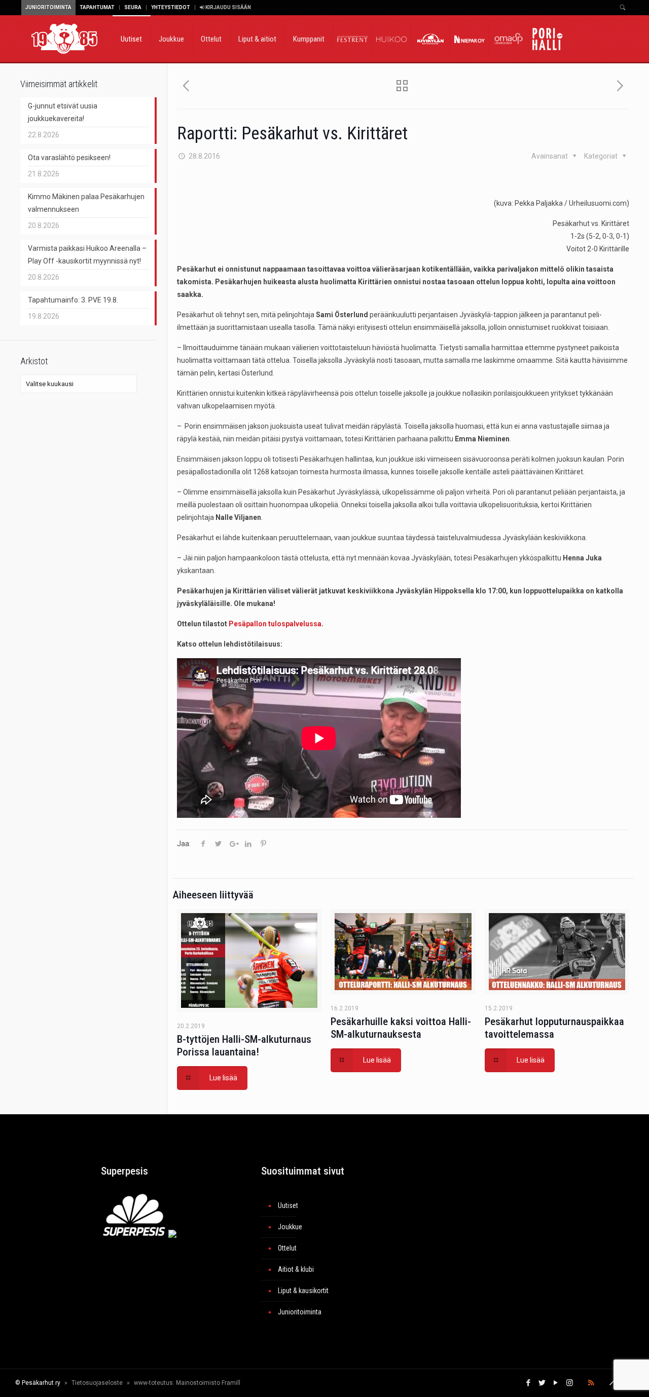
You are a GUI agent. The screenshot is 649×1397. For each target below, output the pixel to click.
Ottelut (287, 1248)
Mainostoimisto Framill (208, 1382)
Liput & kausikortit (303, 1291)
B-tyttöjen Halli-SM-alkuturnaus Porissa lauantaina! (244, 1045)
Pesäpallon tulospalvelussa (275, 624)
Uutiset (288, 1205)
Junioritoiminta (48, 7)
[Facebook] (528, 1382)
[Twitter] (542, 1382)
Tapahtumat (97, 7)
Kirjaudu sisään (227, 7)
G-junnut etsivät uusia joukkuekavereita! (62, 112)
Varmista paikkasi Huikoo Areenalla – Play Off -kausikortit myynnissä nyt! (87, 254)
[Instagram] (569, 1382)
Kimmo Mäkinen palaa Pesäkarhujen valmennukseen (86, 203)
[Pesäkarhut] (64, 38)
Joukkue (290, 1227)
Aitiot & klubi (296, 1269)
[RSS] (591, 1382)
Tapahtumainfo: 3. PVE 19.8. (73, 300)
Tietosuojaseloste (97, 1382)
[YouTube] (556, 1382)
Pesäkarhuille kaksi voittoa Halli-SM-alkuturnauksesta (401, 1027)
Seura (132, 7)
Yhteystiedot (170, 7)
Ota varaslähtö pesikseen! (69, 158)
